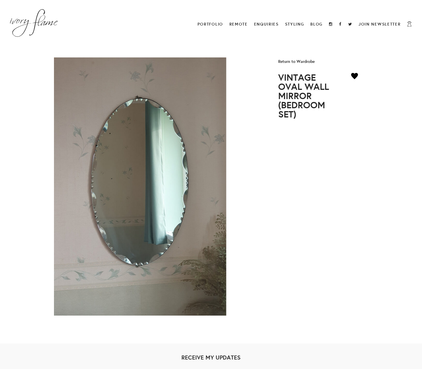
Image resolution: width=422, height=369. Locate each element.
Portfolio (210, 24)
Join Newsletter (380, 24)
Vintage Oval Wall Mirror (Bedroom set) (303, 95)
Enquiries (266, 24)
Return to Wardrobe (296, 61)
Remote (238, 24)
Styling (294, 24)
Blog (316, 24)
